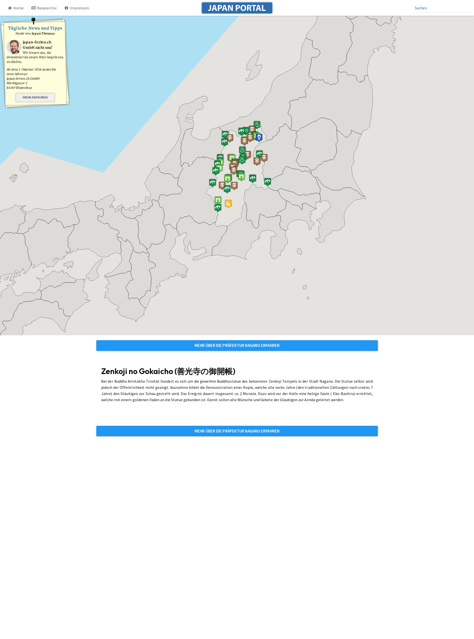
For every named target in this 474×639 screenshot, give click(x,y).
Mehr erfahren (35, 97)
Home (18, 7)
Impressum (79, 7)
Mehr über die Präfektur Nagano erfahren (237, 345)
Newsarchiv (46, 7)
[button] (218, 200)
